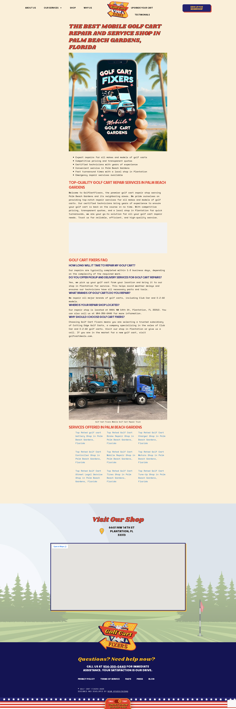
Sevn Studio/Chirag (118, 691)
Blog (151, 679)
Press (140, 679)
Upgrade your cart (142, 8)
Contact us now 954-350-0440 (118, 706)
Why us (88, 8)
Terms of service (110, 679)
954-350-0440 (114, 666)
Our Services (51, 8)
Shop (73, 8)
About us (30, 8)
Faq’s (128, 679)
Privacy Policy (86, 679)
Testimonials (142, 14)
